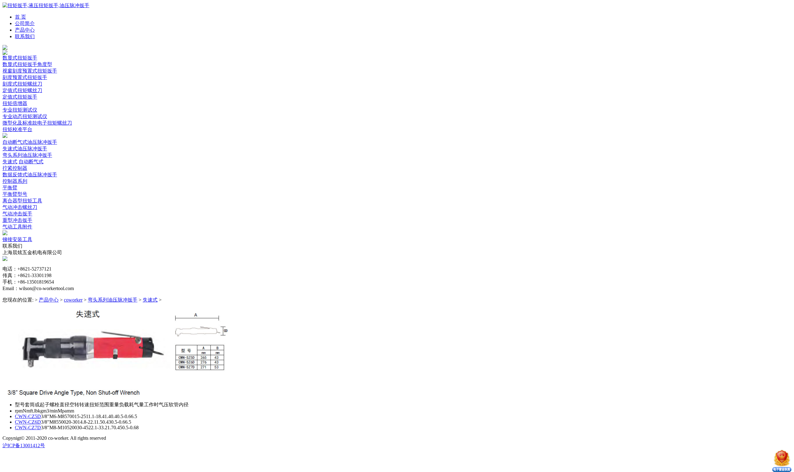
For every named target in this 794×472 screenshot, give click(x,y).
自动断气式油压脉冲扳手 (29, 142)
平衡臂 (9, 187)
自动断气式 (31, 161)
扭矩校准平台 (17, 129)
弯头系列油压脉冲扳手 (27, 155)
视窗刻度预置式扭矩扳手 (29, 70)
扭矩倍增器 (14, 103)
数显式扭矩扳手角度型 (27, 64)
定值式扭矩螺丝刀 (22, 90)
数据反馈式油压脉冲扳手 (29, 174)
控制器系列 (14, 181)
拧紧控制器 (14, 168)
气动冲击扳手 (17, 213)
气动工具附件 (17, 226)
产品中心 (25, 30)
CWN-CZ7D (28, 427)
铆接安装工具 (17, 239)
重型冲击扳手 (17, 220)
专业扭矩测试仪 (19, 109)
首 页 (20, 17)
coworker (73, 299)
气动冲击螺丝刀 (19, 207)
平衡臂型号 (14, 194)
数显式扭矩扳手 (19, 57)
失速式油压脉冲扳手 (24, 148)
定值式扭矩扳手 (19, 96)
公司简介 (25, 23)
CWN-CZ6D (28, 422)
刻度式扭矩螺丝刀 (22, 83)
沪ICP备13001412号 (23, 445)
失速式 (9, 161)
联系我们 (25, 36)
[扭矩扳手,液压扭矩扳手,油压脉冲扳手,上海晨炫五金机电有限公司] (45, 5)
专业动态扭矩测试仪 (24, 116)
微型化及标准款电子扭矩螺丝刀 (37, 123)
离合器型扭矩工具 (22, 200)
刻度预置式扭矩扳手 (24, 77)
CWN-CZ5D (28, 416)
